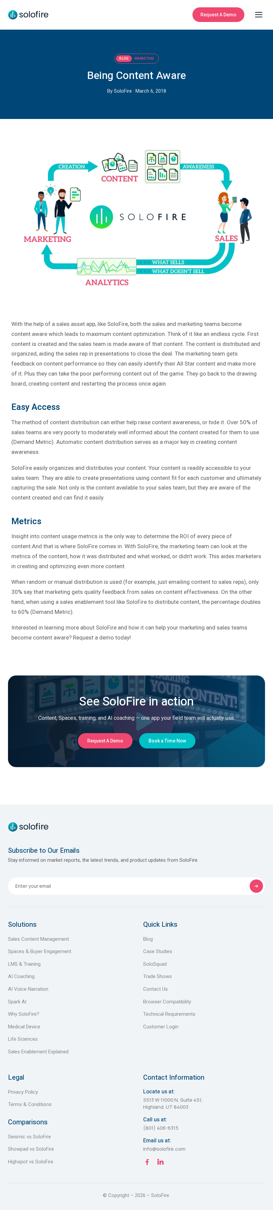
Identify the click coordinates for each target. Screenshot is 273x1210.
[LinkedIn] (160, 1163)
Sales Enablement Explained (38, 1052)
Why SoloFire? (23, 1014)
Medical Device (24, 1027)
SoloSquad (155, 964)
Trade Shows (157, 976)
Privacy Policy (23, 1092)
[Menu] (258, 15)
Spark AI (17, 1002)
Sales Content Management (38, 939)
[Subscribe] (256, 886)
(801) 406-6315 (160, 1127)
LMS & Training (24, 964)
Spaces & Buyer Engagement (39, 951)
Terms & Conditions (30, 1104)
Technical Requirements (169, 1014)
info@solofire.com (164, 1148)
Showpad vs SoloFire (31, 1149)
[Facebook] (147, 1163)
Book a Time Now (167, 740)
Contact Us (155, 989)
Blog (148, 939)
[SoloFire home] (28, 14)
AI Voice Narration (28, 989)
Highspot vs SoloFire (30, 1162)
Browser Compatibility (167, 1002)
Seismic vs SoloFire (29, 1137)
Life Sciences (23, 1039)
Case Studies (157, 951)
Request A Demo (218, 14)
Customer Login (160, 1027)
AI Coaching (21, 976)
